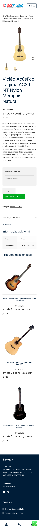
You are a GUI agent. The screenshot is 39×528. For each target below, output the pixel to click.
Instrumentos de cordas (18, 16)
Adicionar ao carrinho (13, 196)
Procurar (19, 524)
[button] (33, 45)
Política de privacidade (14, 509)
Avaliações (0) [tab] (8, 224)
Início (7, 16)
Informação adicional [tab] (11, 217)
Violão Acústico (16, 207)
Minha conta (6, 524)
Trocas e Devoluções (14, 513)
